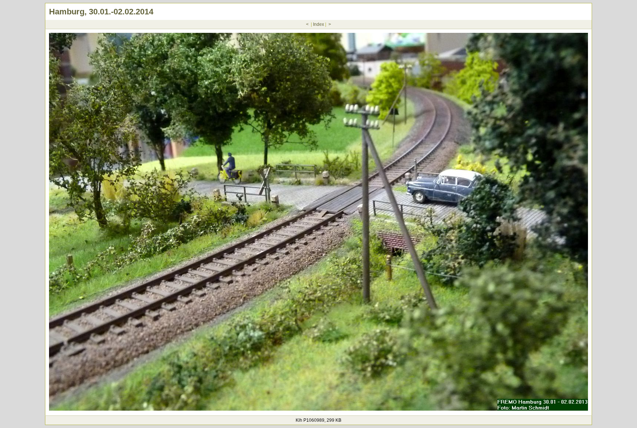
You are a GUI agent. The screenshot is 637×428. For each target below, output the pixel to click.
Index (318, 24)
